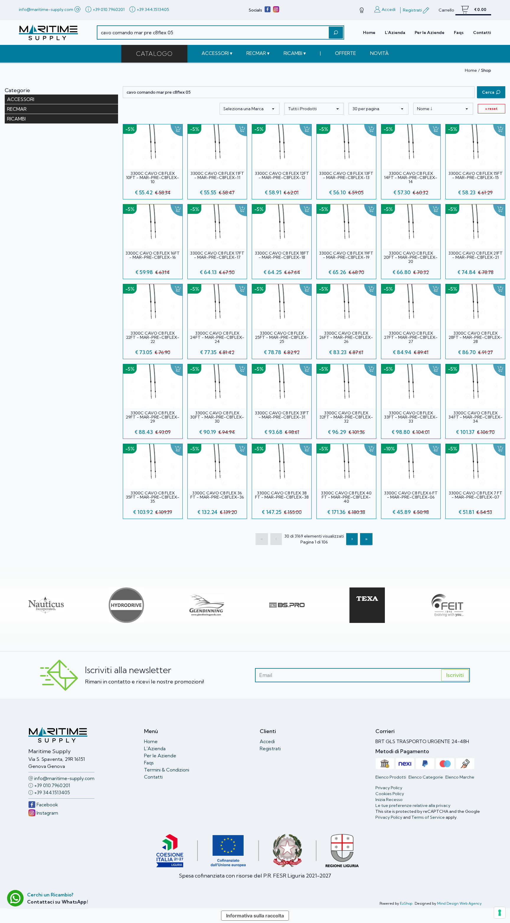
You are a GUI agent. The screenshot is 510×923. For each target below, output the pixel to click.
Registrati (270, 748)
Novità (379, 53)
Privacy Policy (388, 817)
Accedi (267, 741)
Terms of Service (428, 817)
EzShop (406, 903)
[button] (217, 53)
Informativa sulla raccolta (255, 916)
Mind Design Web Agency (459, 903)
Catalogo (154, 53)
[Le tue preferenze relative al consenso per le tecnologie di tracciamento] (499, 912)
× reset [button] (491, 108)
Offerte (345, 53)
